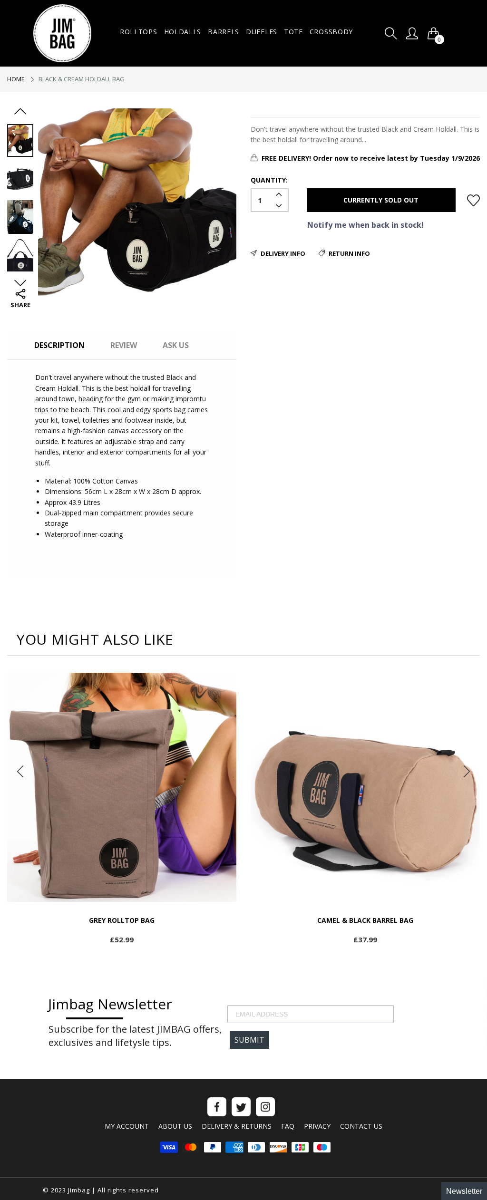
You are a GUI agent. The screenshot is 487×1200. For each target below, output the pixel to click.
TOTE (293, 31)
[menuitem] (139, 32)
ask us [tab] (176, 345)
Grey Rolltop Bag (122, 921)
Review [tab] (123, 345)
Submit (249, 1040)
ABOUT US (175, 1126)
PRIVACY (317, 1126)
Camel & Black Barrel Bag (365, 921)
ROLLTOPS (138, 31)
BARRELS (223, 31)
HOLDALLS (183, 31)
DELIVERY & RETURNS (237, 1126)
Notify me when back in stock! (365, 225)
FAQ (287, 1126)
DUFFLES (261, 31)
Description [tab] (59, 345)
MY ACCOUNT (127, 1126)
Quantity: (269, 179)
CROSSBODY (331, 31)
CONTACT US (361, 1126)
